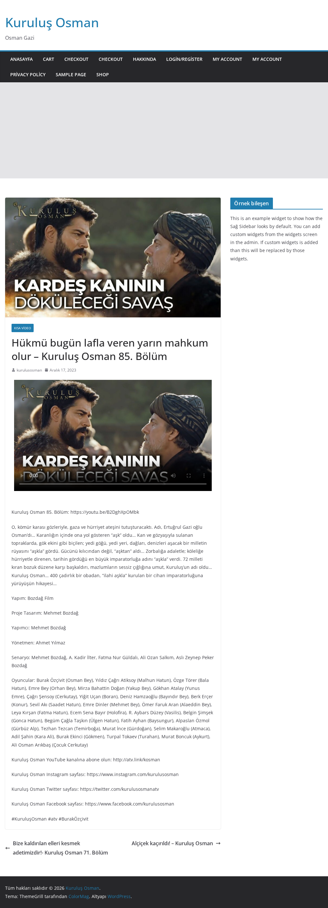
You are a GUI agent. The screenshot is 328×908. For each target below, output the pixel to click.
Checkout (76, 59)
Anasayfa (21, 59)
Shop (102, 74)
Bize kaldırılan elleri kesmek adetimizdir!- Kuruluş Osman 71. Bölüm (60, 848)
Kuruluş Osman (52, 22)
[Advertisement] (164, 130)
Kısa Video (22, 328)
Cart (48, 59)
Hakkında (144, 59)
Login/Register (184, 59)
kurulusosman (29, 370)
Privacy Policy (27, 74)
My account (227, 59)
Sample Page (71, 74)
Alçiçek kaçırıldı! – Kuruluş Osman (172, 843)
